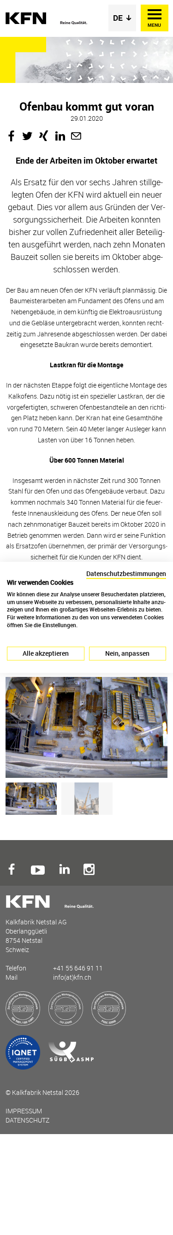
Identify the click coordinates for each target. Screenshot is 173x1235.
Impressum (24, 1110)
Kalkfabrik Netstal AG (47, 18)
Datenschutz (27, 1120)
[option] (84, 727)
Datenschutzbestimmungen (126, 573)
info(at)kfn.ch (72, 977)
